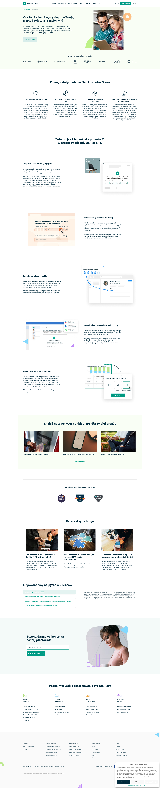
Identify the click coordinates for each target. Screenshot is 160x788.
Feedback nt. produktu (92, 712)
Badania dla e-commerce (93, 715)
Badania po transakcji (29, 717)
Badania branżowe (51, 755)
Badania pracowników (75, 749)
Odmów (137, 782)
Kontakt (118, 746)
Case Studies (96, 752)
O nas (117, 743)
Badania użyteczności (92, 709)
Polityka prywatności (49, 766)
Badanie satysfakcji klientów (31, 712)
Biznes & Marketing (51, 752)
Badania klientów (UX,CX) (53, 746)
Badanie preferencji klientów (31, 709)
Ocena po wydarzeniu (123, 709)
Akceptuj (123, 782)
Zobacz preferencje (151, 782)
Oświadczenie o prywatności (142, 785)
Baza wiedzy (96, 743)
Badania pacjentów (122, 712)
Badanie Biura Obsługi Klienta (31, 715)
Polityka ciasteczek (131, 785)
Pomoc (94, 758)
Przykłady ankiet (51, 743)
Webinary (95, 749)
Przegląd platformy (28, 746)
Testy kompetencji (59, 706)
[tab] (49, 592)
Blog (93, 746)
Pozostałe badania (74, 755)
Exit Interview (58, 709)
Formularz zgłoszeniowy (124, 706)
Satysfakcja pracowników (61, 712)
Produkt (25, 743)
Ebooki (94, 755)
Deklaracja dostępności (122, 755)
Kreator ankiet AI (51, 758)
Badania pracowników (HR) (53, 749)
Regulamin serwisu (38, 766)
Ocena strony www (91, 706)
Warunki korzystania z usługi (59, 773)
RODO (62, 766)
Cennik (25, 749)
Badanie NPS (26, 720)
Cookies (57, 766)
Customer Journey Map (29, 706)
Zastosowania (26, 9)
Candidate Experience (60, 715)
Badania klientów (74, 746)
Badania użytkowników (75, 752)
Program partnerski (121, 752)
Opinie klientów (120, 749)
